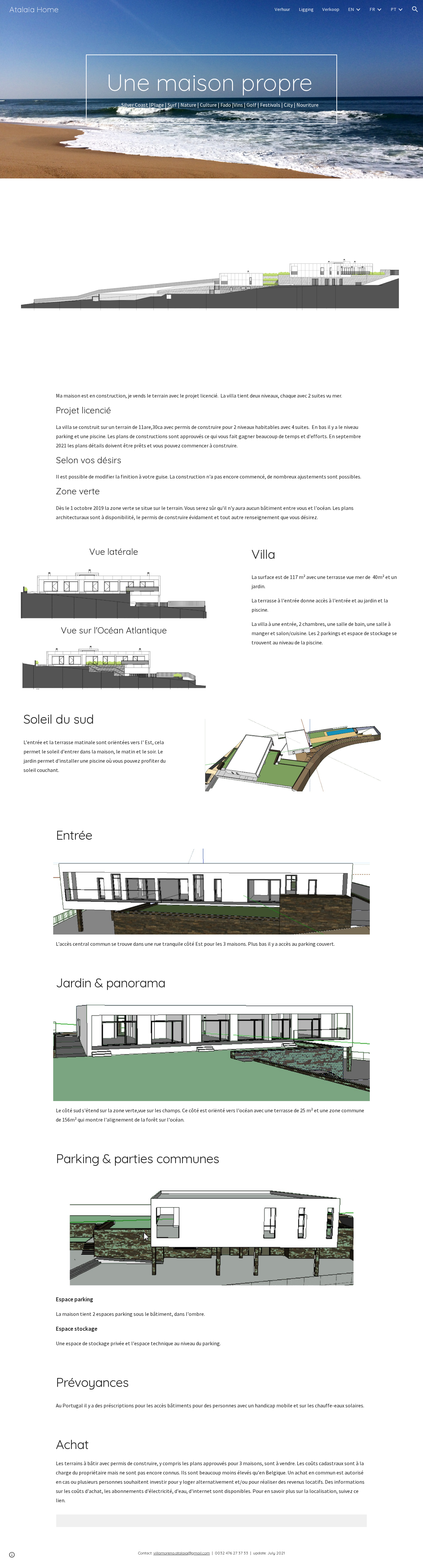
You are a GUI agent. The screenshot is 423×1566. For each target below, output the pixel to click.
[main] (211, 89)
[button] (415, 9)
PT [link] (393, 9)
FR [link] (372, 9)
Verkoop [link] (330, 9)
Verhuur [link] (282, 9)
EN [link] (351, 9)
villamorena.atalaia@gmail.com (181, 1552)
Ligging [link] (306, 9)
